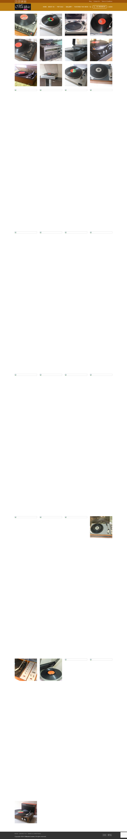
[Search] (90, 7)
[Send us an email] (25, 1)
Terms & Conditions (107, 1)
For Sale (60, 7)
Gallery (69, 7)
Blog (90, 1)
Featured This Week (81, 7)
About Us (51, 7)
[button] (110, 7)
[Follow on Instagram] (19, 1)
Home (45, 7)
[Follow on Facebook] (16, 1)
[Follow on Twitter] (22, 1)
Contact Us (97, 1)
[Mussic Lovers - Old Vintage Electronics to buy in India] (23, 7)
